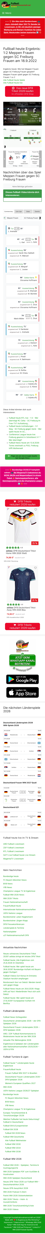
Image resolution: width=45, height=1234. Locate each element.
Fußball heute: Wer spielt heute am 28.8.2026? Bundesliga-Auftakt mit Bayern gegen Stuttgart (22, 969)
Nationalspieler (9, 932)
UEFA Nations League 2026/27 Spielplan (21, 1091)
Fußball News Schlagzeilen (15, 1017)
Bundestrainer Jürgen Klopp (15, 920)
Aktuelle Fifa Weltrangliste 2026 (17, 1040)
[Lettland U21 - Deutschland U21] (22, 816)
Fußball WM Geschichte (13, 1137)
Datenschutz (19, 1222)
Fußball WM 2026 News (13, 895)
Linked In (36, 1227)
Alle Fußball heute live (12, 83)
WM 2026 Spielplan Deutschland (17, 1178)
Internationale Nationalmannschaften (19, 909)
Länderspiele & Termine (13, 928)
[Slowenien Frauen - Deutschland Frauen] (22, 799)
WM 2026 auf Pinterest (22, 1227)
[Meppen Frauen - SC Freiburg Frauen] (17, 159)
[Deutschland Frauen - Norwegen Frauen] (22, 791)
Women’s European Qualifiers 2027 (20, 1083)
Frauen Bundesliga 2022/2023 (19, 103)
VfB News (7, 887)
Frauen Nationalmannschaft (15, 902)
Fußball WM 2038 (13, 1151)
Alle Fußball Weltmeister (15, 1140)
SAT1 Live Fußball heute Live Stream (19, 855)
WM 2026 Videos (10, 1209)
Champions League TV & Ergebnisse (19, 891)
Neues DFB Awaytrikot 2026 (15, 1188)
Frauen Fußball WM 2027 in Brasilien (21, 1073)
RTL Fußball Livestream (13, 851)
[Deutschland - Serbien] (22, 750)
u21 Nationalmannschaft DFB (16, 935)
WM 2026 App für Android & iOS (25, 1225)
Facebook (8, 1227)
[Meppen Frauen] (10, 112)
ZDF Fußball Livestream (13, 848)
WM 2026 (7, 1087)
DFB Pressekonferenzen (13, 924)
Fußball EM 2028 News (15, 1133)
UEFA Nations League (12, 913)
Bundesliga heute (11, 876)
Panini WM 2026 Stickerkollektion (18, 1196)
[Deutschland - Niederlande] (22, 774)
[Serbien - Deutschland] (22, 766)
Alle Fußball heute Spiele (14, 80)
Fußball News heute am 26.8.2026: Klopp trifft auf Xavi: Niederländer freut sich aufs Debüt (21, 991)
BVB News (8, 884)
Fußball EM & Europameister (15, 1126)
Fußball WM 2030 (13, 1144)
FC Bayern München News (15, 880)
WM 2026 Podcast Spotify (22, 1230)
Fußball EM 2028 (10, 1129)
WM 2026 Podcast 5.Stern (14, 1192)
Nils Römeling (33, 1220)
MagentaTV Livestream (13, 859)
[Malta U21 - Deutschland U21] (22, 824)
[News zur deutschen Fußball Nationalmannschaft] (16, 5)
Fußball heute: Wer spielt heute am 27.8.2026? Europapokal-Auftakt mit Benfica (19, 1001)
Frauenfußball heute (12, 906)
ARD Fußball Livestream (13, 844)
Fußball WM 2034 (13, 1148)
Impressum (8, 1222)
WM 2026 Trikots (10, 898)
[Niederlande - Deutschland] (22, 734)
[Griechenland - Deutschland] (22, 758)
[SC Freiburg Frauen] (35, 112)
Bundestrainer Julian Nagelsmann (18, 917)
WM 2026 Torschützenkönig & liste (18, 1206)
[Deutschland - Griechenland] (22, 742)
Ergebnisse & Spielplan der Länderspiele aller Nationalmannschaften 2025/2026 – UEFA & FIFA (21, 1046)
